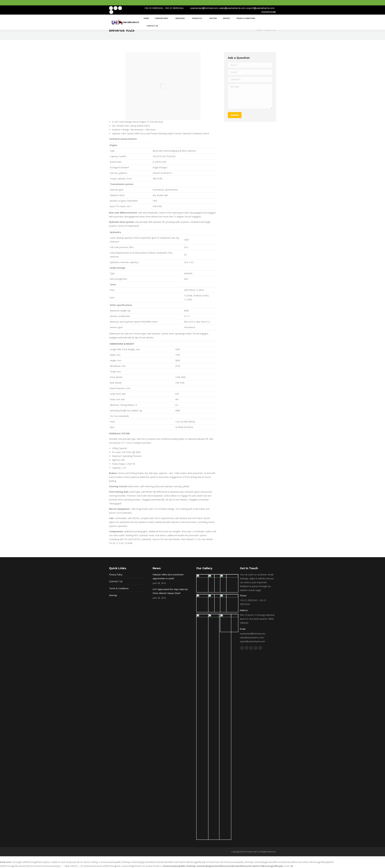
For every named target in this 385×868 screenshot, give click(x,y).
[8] (207, 727)
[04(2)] (205, 603)
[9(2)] (219, 727)
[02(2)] (217, 583)
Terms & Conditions (119, 588)
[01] (205, 583)
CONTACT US (115, 581)
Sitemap (113, 595)
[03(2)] (229, 583)
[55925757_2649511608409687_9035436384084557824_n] (229, 623)
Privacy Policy (115, 574)
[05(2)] (217, 603)
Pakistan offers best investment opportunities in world (168, 576)
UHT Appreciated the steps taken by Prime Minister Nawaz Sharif (170, 591)
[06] (229, 603)
